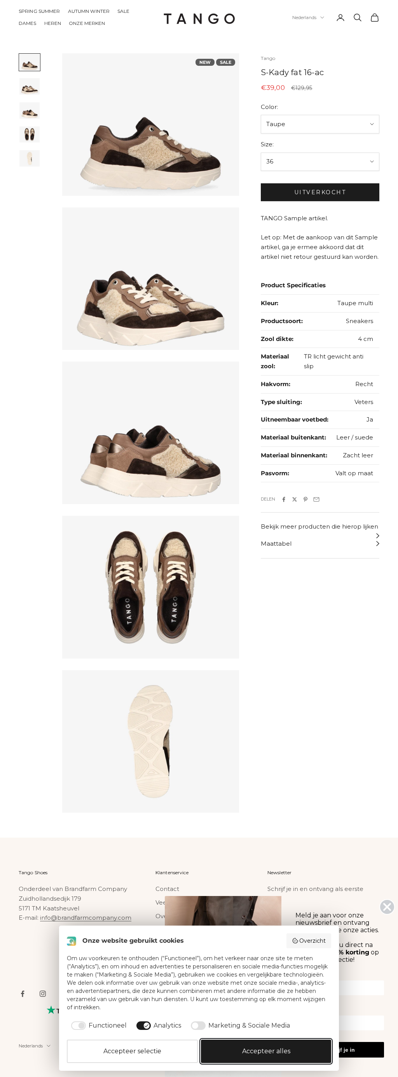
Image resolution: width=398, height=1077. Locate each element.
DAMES (28, 23)
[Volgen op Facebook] (22, 994)
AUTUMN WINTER (89, 11)
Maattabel (276, 543)
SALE (123, 11)
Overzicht (312, 940)
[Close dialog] (387, 907)
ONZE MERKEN (87, 23)
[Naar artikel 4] (29, 135)
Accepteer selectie (132, 1051)
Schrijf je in (340, 1050)
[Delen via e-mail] (316, 499)
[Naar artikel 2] (29, 86)
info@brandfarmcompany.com (85, 917)
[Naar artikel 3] (29, 110)
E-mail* (304, 1010)
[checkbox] (97, 1025)
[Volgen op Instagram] (43, 994)
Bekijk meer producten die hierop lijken (319, 526)
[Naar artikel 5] (29, 158)
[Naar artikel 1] (29, 62)
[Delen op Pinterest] (305, 499)
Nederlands (304, 17)
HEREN (52, 23)
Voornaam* (309, 975)
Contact (167, 889)
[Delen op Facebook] (284, 499)
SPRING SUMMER (39, 11)
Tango (268, 58)
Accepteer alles (266, 1051)
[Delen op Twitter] (295, 499)
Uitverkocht (320, 192)
